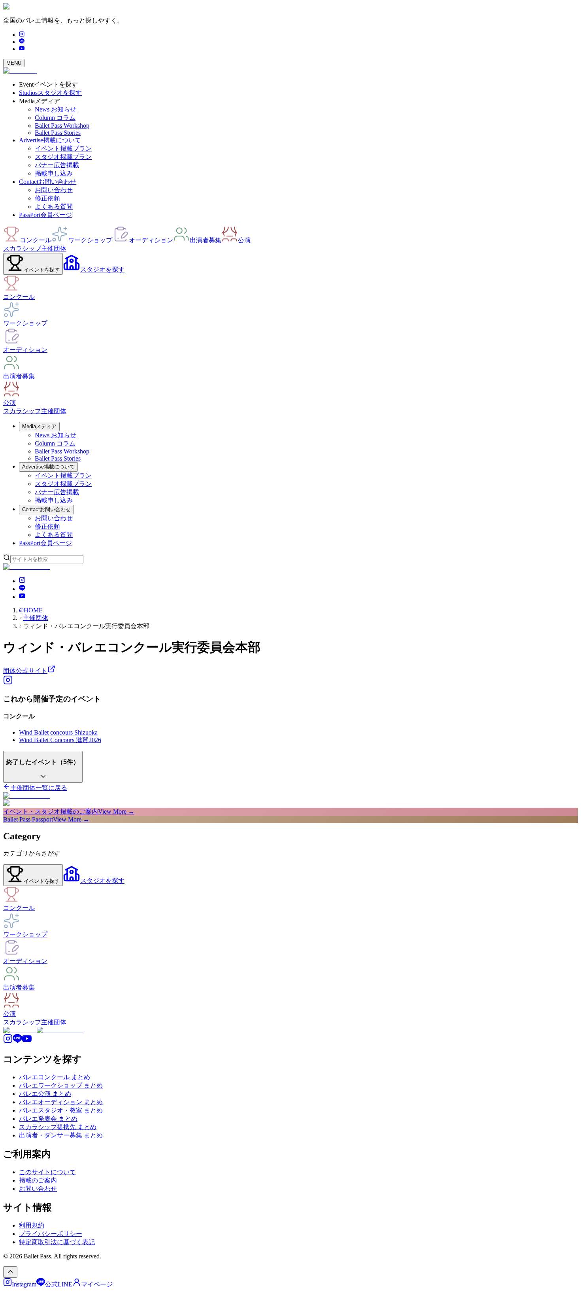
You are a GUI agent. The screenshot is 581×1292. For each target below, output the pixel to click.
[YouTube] (22, 48)
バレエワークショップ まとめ (61, 1085)
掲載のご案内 (38, 1180)
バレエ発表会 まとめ (48, 1118)
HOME (33, 610)
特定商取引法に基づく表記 (57, 1242)
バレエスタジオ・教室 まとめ (61, 1110)
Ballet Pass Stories (58, 132)
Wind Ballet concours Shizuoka (58, 732)
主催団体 (53, 248)
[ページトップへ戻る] (10, 1272)
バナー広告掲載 (57, 165)
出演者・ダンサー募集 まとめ (61, 1135)
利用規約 (31, 1225)
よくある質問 (54, 206)
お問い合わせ (54, 190)
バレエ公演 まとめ (45, 1093)
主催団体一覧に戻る (38, 787)
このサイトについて (47, 1172)
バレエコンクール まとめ (54, 1077)
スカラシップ (22, 248)
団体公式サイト (25, 670)
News (55, 109)
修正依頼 (47, 198)
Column (55, 117)
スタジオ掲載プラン (63, 156)
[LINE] (22, 41)
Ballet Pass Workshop (62, 125)
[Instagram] (22, 34)
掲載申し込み (54, 173)
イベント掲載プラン (63, 148)
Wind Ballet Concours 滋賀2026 (60, 740)
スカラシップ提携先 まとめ (57, 1127)
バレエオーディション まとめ (61, 1102)
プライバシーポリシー (50, 1233)
